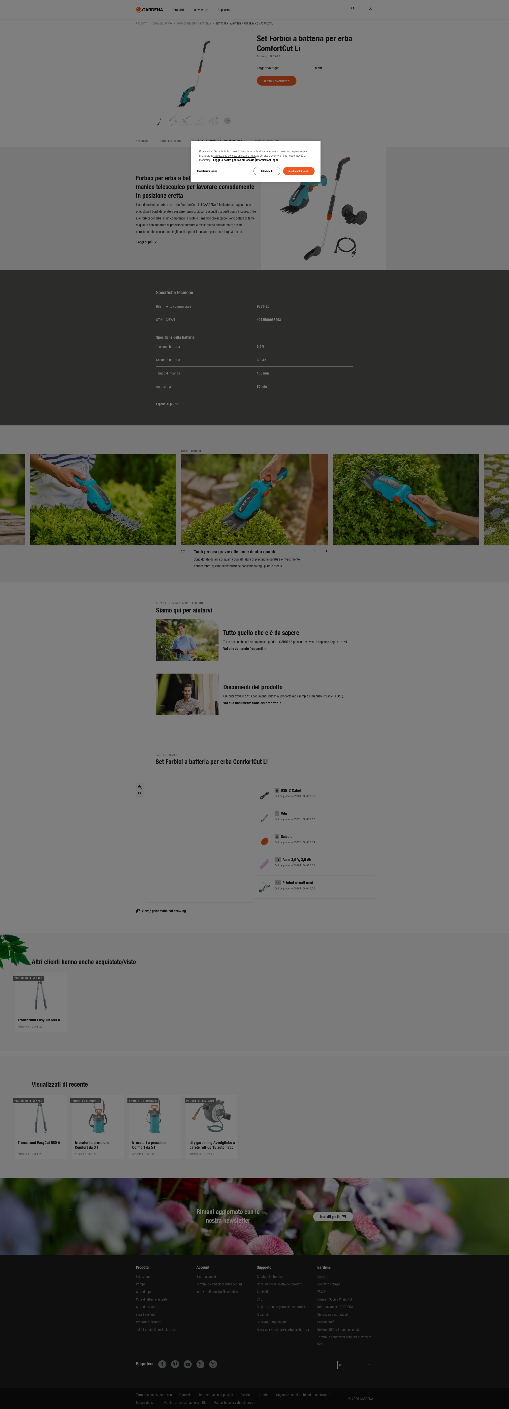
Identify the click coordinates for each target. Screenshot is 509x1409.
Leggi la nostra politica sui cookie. (234, 160)
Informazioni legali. (267, 160)
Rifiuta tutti (267, 171)
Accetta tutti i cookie (298, 171)
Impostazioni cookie (207, 170)
